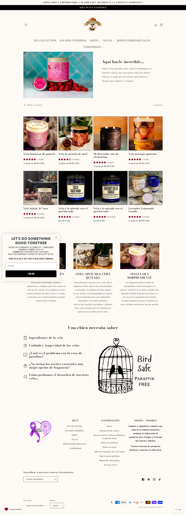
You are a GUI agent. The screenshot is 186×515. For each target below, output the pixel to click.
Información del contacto (109, 431)
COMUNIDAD (75, 448)
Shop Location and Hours (110, 456)
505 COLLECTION (74, 426)
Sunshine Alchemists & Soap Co (153, 507)
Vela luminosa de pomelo (39, 154)
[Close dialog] (56, 237)
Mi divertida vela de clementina (106, 155)
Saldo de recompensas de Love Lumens (109, 452)
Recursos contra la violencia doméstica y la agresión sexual (110, 436)
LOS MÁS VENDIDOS (74, 431)
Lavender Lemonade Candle (141, 210)
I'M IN (31, 274)
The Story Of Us (110, 465)
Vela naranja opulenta (143, 154)
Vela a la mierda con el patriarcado (73, 210)
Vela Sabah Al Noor (35, 208)
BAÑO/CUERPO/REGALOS (74, 444)
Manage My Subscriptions (109, 461)
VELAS (74, 440)
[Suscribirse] (55, 479)
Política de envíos (110, 447)
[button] (26, 25)
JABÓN (75, 435)
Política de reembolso (109, 443)
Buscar (109, 426)
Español (56, 506)
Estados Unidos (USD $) (35, 506)
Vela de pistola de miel (72, 154)
